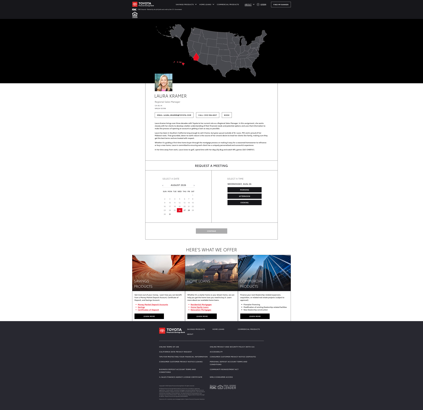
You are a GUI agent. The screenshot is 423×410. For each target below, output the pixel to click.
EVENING (245, 202)
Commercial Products (228, 4)
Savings (141, 307)
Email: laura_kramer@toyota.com (174, 115)
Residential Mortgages (201, 304)
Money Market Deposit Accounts (153, 304)
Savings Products (185, 4)
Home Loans (205, 4)
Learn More (202, 316)
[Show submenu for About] (253, 4)
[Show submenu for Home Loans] (213, 4)
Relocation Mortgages (201, 309)
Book (226, 115)
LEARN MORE (149, 316)
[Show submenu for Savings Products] (196, 4)
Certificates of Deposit (148, 309)
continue (211, 231)
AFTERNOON (244, 196)
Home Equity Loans (200, 307)
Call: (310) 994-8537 (207, 115)
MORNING (244, 190)
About (248, 4)
